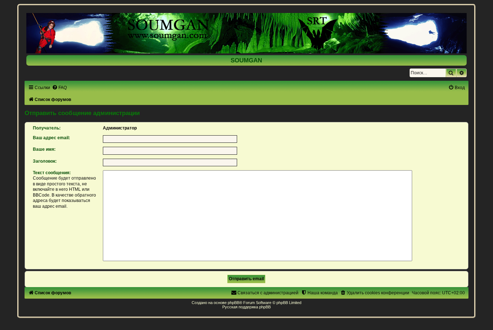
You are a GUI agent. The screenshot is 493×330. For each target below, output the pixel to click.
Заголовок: (45, 161)
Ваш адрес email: (51, 137)
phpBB (233, 302)
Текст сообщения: (52, 172)
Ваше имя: (44, 149)
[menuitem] (59, 87)
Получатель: (47, 128)
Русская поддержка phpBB (246, 307)
